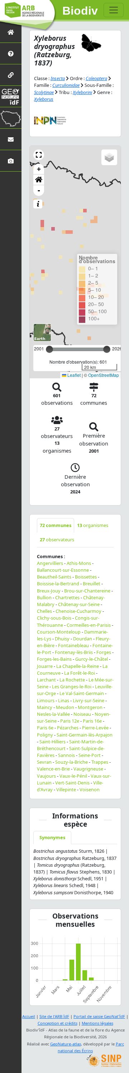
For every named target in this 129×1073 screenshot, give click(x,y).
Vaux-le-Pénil (73, 776)
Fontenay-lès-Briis (74, 652)
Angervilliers (50, 563)
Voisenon (90, 789)
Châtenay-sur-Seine (79, 604)
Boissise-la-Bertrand (58, 583)
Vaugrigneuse (88, 769)
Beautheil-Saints (54, 577)
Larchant (46, 679)
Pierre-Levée (95, 727)
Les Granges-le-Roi (71, 686)
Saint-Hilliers (52, 741)
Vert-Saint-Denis (72, 782)
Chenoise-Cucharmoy (78, 611)
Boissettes (86, 577)
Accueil (28, 1016)
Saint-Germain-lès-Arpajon (85, 735)
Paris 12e (69, 721)
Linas (63, 700)
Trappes (99, 762)
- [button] (39, 190)
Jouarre (45, 666)
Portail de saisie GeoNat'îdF (99, 1016)
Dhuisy (62, 638)
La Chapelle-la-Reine (77, 666)
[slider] (106, 349)
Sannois (66, 755)
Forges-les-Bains (54, 659)
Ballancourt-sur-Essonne (63, 570)
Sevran (44, 762)
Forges (103, 652)
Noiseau (82, 714)
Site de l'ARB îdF (54, 1016)
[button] (38, 154)
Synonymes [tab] (52, 837)
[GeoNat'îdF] (11, 96)
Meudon (65, 707)
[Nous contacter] (11, 139)
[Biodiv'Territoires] (11, 117)
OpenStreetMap (103, 375)
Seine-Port (89, 755)
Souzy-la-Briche (71, 762)
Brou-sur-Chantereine (87, 590)
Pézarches (67, 727)
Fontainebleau (73, 645)
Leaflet (73, 375)
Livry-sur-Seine (88, 700)
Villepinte (66, 789)
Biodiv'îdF (80, 10)
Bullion (44, 597)
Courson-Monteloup (59, 632)
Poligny (45, 735)
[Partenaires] (11, 74)
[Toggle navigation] (114, 10)
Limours (45, 700)
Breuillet (91, 583)
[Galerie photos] (11, 160)
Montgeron (90, 707)
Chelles (44, 611)
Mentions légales (97, 1023)
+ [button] (39, 169)
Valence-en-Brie (53, 769)
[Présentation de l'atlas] (11, 53)
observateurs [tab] (57, 539)
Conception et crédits (57, 1023)
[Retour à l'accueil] (11, 32)
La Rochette (72, 679)
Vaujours (46, 776)
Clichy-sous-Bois (54, 618)
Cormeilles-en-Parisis (89, 625)
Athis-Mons (79, 563)
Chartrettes (67, 597)
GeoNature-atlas (65, 1044)
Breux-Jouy (49, 590)
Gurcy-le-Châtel (91, 659)
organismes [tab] (92, 525)
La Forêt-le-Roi (79, 673)
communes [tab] (55, 525)
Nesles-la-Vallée (53, 714)
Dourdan (82, 638)
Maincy (44, 707)
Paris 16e (92, 721)
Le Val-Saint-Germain (81, 693)
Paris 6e (45, 727)
